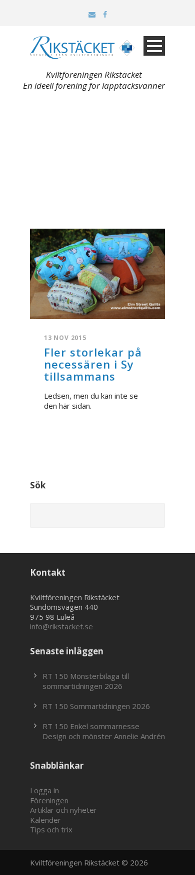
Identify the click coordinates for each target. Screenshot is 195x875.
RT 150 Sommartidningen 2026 (96, 706)
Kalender (45, 820)
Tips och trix (51, 829)
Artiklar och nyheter (63, 810)
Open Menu (154, 46)
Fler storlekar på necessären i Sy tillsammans (93, 364)
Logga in (44, 790)
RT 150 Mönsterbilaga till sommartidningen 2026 (85, 681)
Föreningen (49, 800)
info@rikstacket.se (61, 626)
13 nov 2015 (65, 337)
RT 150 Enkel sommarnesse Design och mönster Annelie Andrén (103, 731)
